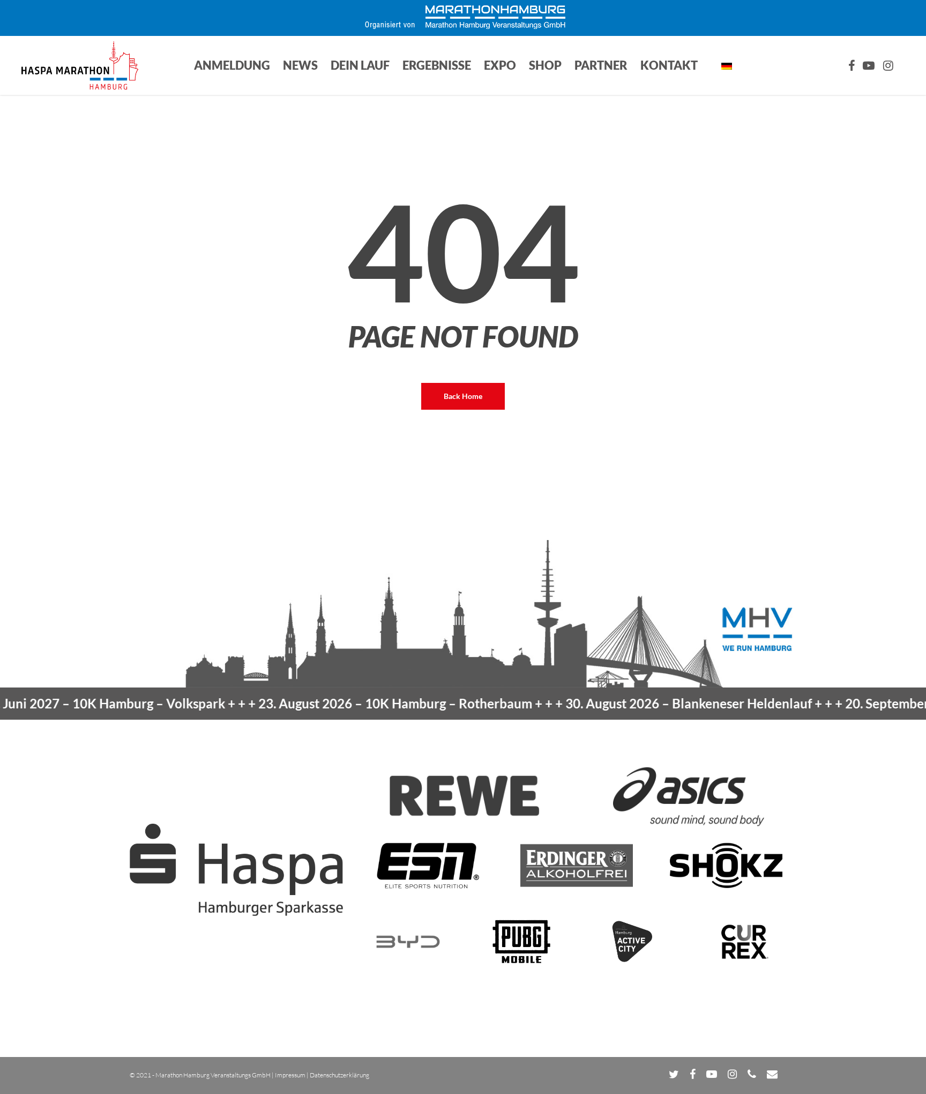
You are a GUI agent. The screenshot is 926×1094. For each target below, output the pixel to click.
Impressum (290, 1075)
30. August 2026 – (656, 703)
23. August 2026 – (362, 703)
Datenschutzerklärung (339, 1075)
